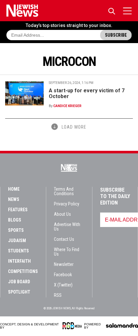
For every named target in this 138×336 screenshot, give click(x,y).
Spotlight (19, 292)
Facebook (63, 274)
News (13, 199)
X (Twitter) (63, 284)
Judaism (17, 240)
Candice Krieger (67, 106)
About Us (62, 214)
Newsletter (63, 264)
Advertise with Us (67, 227)
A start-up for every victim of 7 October (87, 93)
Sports (16, 230)
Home (14, 189)
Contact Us (64, 239)
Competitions (23, 271)
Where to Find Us (66, 252)
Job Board (19, 281)
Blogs (14, 219)
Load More (74, 127)
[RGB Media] (73, 325)
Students (18, 250)
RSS (58, 295)
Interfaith (19, 261)
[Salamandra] (122, 325)
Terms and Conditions (64, 191)
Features (18, 209)
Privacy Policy (66, 203)
